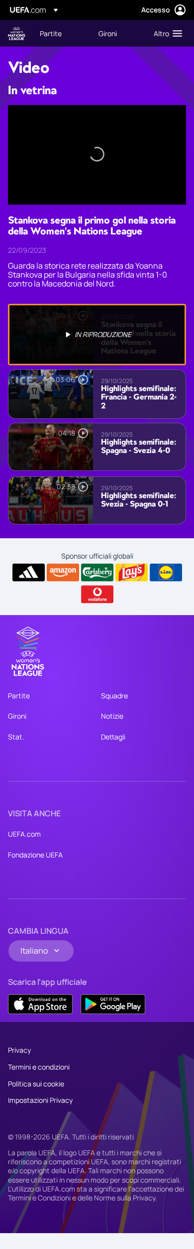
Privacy (19, 1050)
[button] (165, 33)
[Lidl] (166, 572)
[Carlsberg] (97, 572)
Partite (19, 695)
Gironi (17, 716)
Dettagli (113, 736)
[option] (97, 334)
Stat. (16, 736)
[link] (50, 33)
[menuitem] (60, 33)
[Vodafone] (97, 594)
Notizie (112, 716)
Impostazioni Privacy (40, 1100)
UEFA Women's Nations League (16, 33)
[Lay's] (131, 572)
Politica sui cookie (36, 1083)
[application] (97, 155)
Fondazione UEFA (35, 854)
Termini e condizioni (39, 1067)
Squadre (114, 695)
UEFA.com (24, 834)
